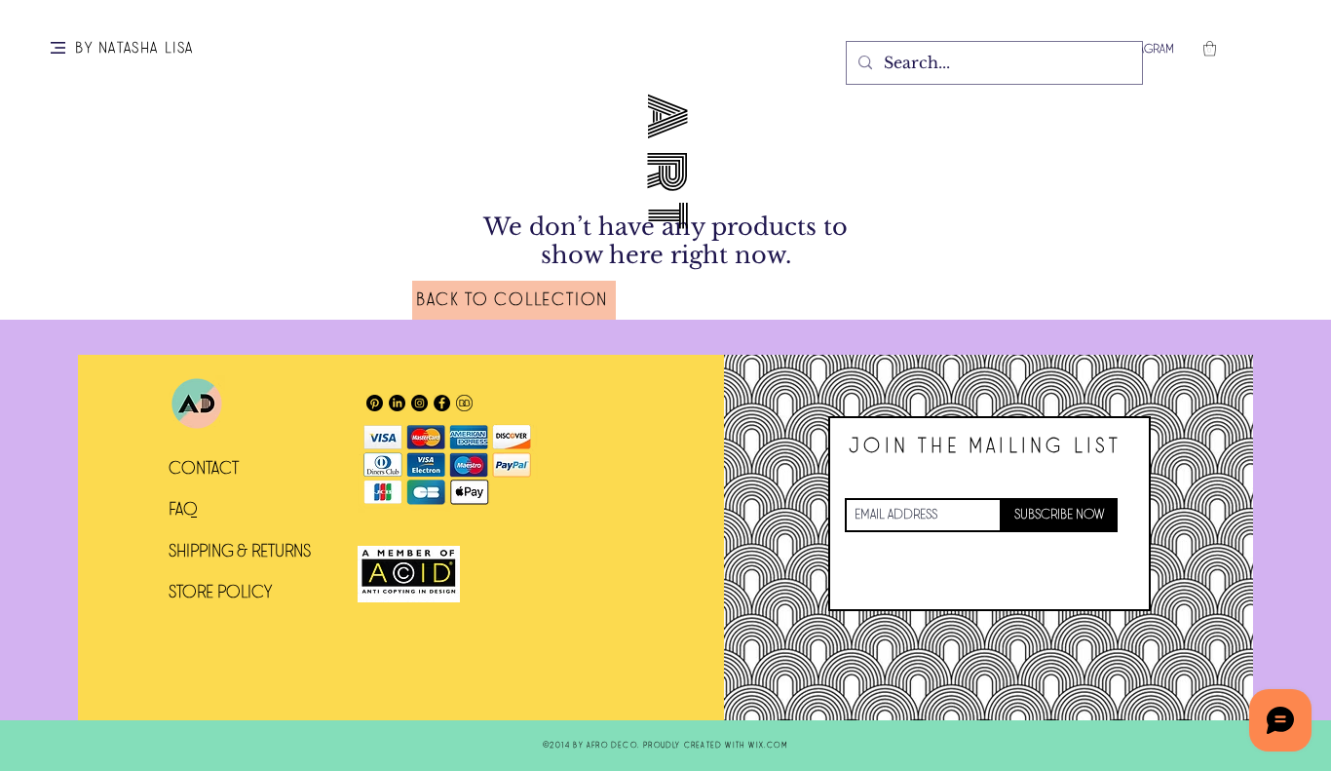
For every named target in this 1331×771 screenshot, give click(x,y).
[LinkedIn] (397, 403)
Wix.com (767, 745)
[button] (58, 48)
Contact (204, 469)
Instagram (1146, 49)
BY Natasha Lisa (134, 48)
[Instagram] (419, 403)
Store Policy (220, 592)
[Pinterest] (374, 403)
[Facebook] (442, 403)
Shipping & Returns (240, 551)
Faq (183, 510)
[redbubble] (464, 403)
